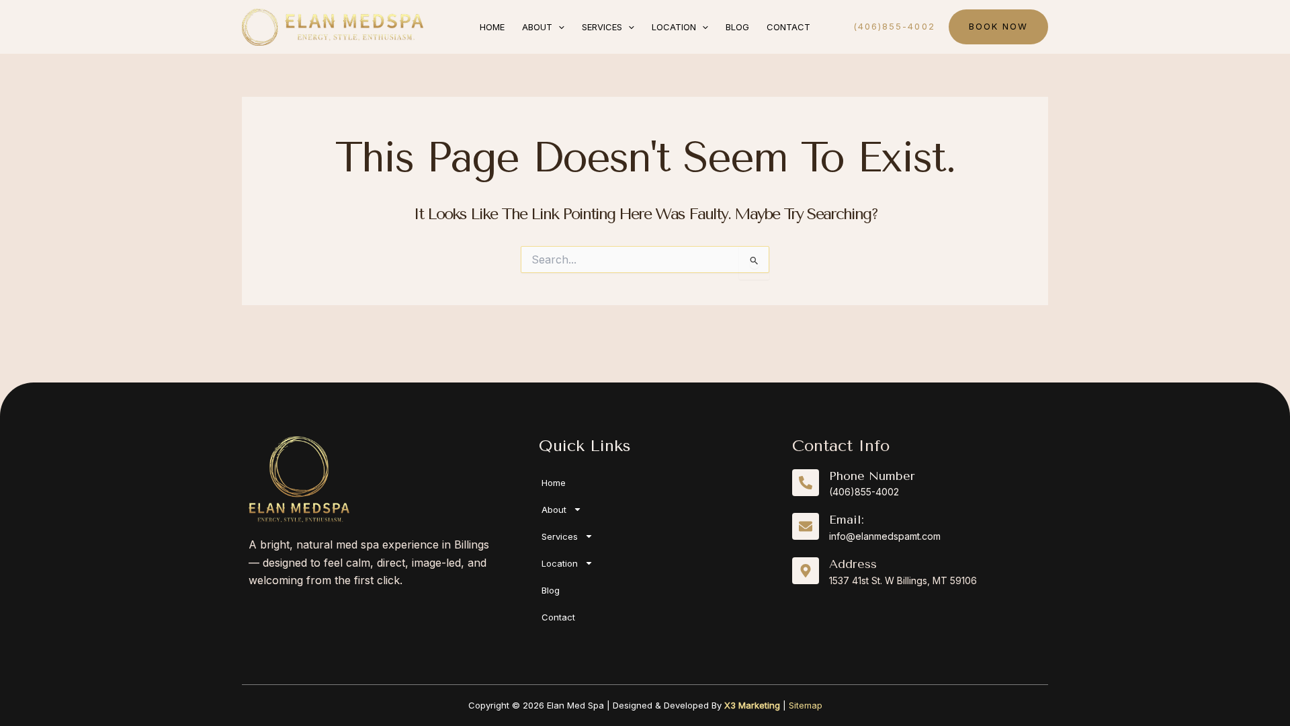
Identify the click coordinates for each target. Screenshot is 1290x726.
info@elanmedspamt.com (885, 536)
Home (554, 482)
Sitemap (805, 705)
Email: (846, 519)
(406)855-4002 (864, 491)
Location (560, 563)
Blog (551, 590)
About (554, 509)
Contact (558, 617)
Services (560, 536)
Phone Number (872, 476)
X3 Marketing (752, 705)
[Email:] (805, 526)
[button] (558, 27)
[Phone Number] (805, 482)
